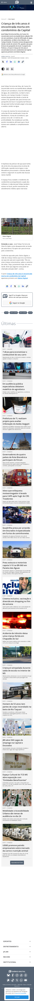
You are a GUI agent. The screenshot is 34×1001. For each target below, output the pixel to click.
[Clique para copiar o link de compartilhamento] (23, 62)
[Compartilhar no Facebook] (7, 62)
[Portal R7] (17, 2)
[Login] (31, 2)
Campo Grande (13, 312)
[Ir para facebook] (13, 975)
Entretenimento (11, 946)
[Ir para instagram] (17, 975)
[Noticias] (17, 7)
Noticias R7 (4, 19)
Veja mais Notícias (17, 862)
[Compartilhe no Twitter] (3, 62)
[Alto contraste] (3, 69)
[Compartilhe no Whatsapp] (15, 62)
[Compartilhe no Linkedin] (11, 62)
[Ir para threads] (25, 975)
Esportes (7, 941)
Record (6, 957)
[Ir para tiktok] (13, 980)
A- (12, 69)
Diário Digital (11, 19)
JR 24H (5, 952)
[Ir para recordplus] (8, 980)
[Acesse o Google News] (19, 62)
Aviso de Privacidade (20, 993)
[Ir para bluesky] (8, 975)
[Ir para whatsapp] (21, 980)
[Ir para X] (17, 980)
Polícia (6, 312)
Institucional (9, 962)
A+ (7, 69)
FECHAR (17, 997)
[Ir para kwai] (21, 975)
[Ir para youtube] (25, 980)
